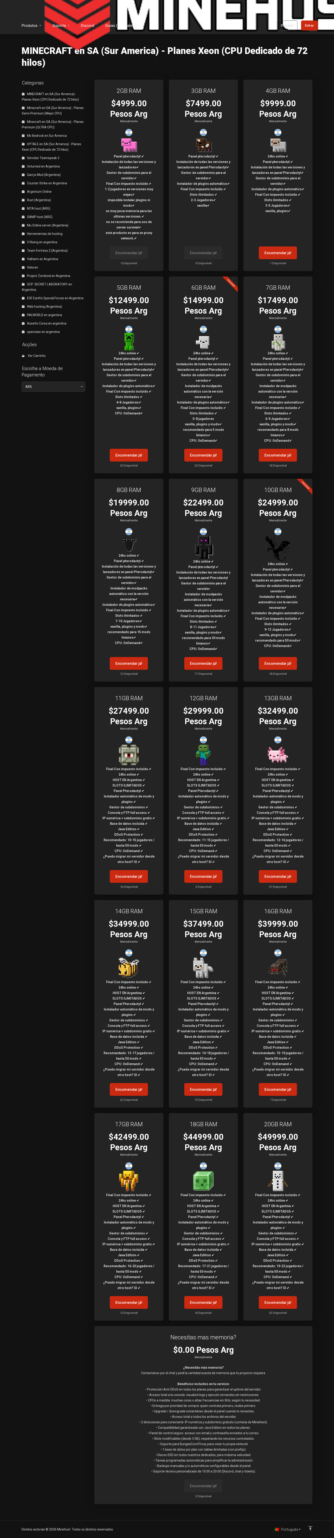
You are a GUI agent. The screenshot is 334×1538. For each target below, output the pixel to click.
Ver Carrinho (36, 356)
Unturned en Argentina (43, 166)
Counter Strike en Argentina (46, 183)
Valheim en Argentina (42, 259)
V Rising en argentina (41, 242)
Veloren (32, 267)
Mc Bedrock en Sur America (46, 135)
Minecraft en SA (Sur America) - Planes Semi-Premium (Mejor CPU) (53, 110)
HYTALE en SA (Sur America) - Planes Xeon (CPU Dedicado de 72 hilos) (51, 146)
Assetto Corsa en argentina (46, 323)
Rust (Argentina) (38, 200)
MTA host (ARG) (38, 208)
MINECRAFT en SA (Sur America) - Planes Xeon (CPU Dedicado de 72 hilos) (50, 96)
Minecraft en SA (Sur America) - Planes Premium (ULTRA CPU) (53, 124)
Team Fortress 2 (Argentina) (47, 250)
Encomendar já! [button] (277, 253)
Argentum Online (39, 191)
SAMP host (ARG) (39, 217)
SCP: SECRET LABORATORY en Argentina (47, 287)
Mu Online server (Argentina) (47, 225)
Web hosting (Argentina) (44, 306)
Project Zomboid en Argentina (48, 276)
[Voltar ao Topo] (310, 1528)
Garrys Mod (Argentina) (43, 175)
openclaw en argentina (43, 332)
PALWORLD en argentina (44, 315)
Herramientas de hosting (44, 234)
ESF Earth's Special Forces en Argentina (54, 298)
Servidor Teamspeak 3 (42, 158)
